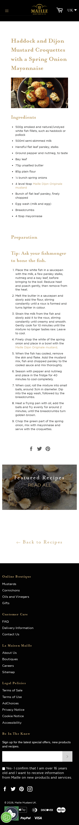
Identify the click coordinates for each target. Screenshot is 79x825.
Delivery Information (18, 628)
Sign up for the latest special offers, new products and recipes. (36, 744)
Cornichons (11, 590)
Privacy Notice (13, 710)
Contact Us (10, 634)
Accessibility (12, 723)
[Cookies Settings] (6, 817)
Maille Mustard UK (25, 802)
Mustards (9, 584)
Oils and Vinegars (15, 597)
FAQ (6, 621)
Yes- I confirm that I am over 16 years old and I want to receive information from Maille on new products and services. (37, 772)
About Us (11, 653)
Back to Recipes (42, 542)
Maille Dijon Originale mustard (36, 347)
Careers (8, 666)
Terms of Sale (12, 690)
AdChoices (10, 703)
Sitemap (8, 672)
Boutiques (10, 659)
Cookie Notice (13, 716)
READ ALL (39, 485)
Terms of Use (12, 697)
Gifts (5, 603)
